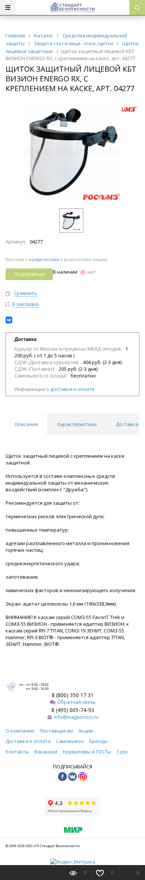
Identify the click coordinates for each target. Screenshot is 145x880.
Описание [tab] (26, 424)
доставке (61, 389)
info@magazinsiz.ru (76, 716)
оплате (86, 389)
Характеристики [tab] (77, 424)
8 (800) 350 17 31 (73, 695)
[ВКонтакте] (9, 320)
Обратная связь (76, 702)
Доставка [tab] (127, 424)
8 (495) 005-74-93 (72, 709)
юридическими (44, 259)
